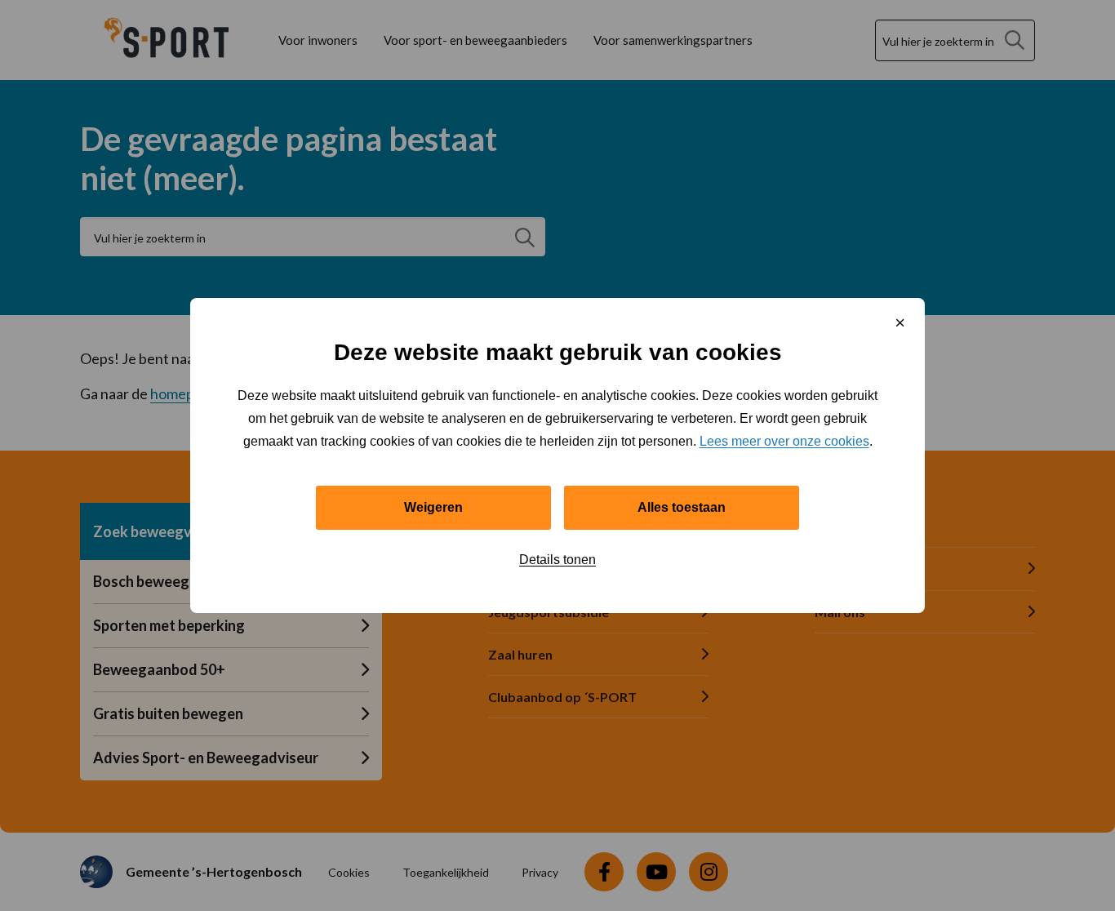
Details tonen (557, 560)
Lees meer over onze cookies (784, 441)
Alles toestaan (681, 507)
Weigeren (433, 507)
